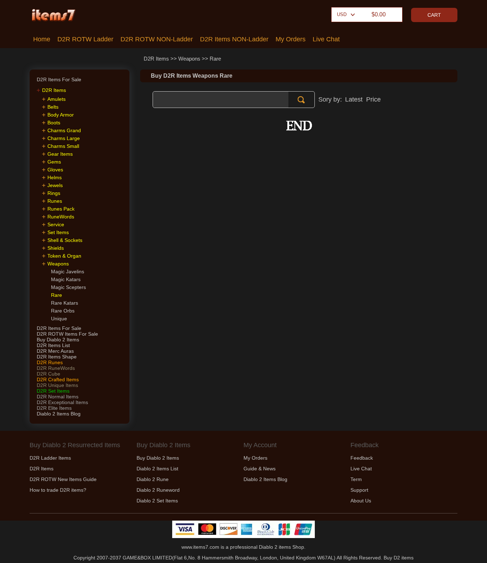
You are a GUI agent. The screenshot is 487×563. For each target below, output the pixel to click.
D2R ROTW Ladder (85, 39)
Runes (54, 201)
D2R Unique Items (57, 385)
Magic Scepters (68, 287)
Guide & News (260, 468)
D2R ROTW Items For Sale (67, 334)
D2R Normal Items (57, 396)
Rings (53, 193)
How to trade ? (58, 490)
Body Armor (60, 115)
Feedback (361, 458)
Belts (52, 107)
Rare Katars (64, 303)
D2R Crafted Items (58, 379)
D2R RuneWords (56, 368)
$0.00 (378, 14)
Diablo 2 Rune (153, 479)
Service (55, 224)
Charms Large (63, 138)
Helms (54, 177)
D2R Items (156, 59)
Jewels (55, 185)
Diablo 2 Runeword (158, 490)
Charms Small (63, 146)
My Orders (291, 39)
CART (434, 15)
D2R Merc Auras (55, 351)
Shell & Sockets (64, 240)
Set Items (58, 232)
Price (373, 99)
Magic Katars (66, 279)
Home (41, 39)
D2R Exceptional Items (62, 402)
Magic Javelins (67, 271)
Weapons (189, 59)
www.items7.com (200, 547)
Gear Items (60, 154)
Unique (59, 318)
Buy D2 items (399, 558)
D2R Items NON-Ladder (234, 39)
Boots (53, 122)
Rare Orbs (63, 311)
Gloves (55, 169)
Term (356, 479)
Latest (354, 99)
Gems (54, 162)
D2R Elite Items (54, 408)
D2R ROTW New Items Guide (63, 479)
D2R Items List (53, 345)
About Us (360, 500)
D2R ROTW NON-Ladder (157, 39)
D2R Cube (48, 374)
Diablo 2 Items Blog (59, 414)
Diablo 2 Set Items (157, 500)
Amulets (56, 99)
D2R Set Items (53, 391)
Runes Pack (61, 209)
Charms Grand (64, 130)
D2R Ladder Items (50, 458)
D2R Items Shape (57, 357)
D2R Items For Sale (59, 328)
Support (359, 490)
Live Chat (326, 39)
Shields (55, 248)
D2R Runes (50, 362)
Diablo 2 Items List (157, 468)
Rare (215, 59)
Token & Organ (64, 256)
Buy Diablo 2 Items (58, 339)
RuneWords (60, 216)
